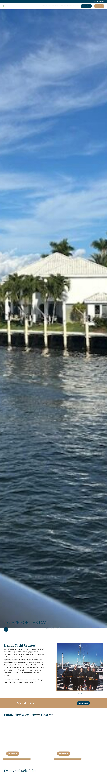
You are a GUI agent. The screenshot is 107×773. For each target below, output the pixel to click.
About (44, 6)
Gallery (76, 6)
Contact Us (86, 6)
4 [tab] (83, 693)
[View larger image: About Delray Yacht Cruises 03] (79, 667)
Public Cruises (53, 6)
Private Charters (66, 6)
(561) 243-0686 (100, 1)
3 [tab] (81, 693)
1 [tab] (78, 693)
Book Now (99, 6)
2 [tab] (80, 693)
